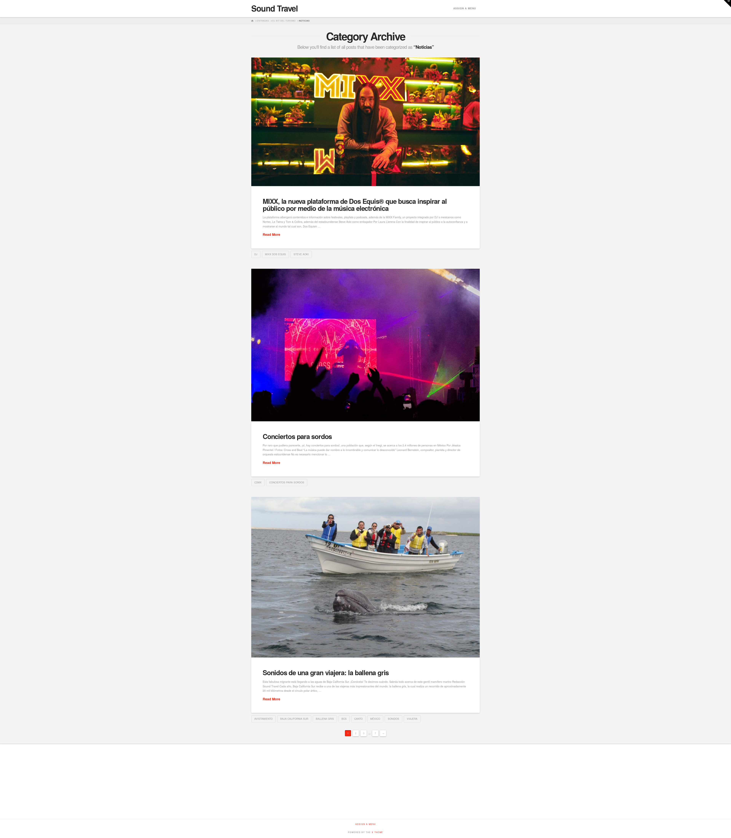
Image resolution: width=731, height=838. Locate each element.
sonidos (393, 718)
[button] (727, 3)
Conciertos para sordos (297, 436)
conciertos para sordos (286, 482)
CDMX (258, 482)
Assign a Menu (464, 8)
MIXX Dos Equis (275, 254)
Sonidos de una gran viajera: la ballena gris (326, 672)
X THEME (377, 832)
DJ (255, 254)
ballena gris (325, 718)
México (375, 718)
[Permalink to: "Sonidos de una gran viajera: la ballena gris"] (365, 577)
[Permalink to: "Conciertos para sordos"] (365, 345)
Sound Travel (274, 8)
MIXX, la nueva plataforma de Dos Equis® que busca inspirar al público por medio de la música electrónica (355, 204)
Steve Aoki (301, 254)
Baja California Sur (294, 718)
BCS (344, 718)
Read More (271, 234)
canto (358, 718)
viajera (412, 718)
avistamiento (263, 718)
